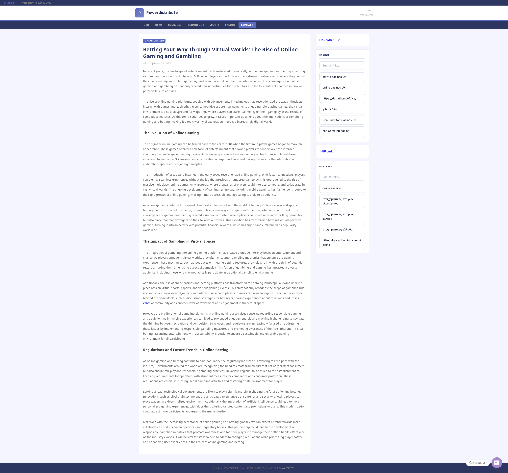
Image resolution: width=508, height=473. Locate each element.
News (159, 25)
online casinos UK (333, 87)
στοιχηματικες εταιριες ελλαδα (338, 216)
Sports (214, 25)
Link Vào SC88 (329, 40)
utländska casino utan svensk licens (342, 242)
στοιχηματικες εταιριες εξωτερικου (338, 201)
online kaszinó (331, 188)
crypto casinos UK (334, 76)
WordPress (288, 468)
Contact (247, 25)
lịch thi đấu (329, 109)
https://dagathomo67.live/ (339, 98)
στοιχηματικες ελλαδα (337, 229)
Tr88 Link (326, 151)
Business (174, 25)
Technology (195, 25)
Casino (230, 25)
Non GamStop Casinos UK (339, 120)
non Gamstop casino (335, 130)
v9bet (146, 303)
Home (145, 25)
